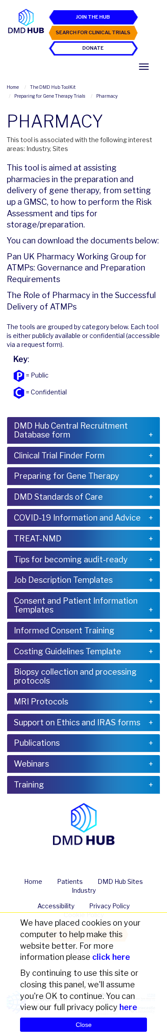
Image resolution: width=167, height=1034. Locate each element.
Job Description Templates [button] (63, 580)
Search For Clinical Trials (93, 32)
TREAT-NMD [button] (37, 538)
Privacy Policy (109, 906)
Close (84, 1024)
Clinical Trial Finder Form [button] (59, 455)
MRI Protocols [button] (41, 701)
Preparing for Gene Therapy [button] (66, 476)
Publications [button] (37, 743)
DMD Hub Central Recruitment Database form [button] (71, 430)
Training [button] (29, 784)
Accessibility (55, 906)
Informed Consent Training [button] (64, 630)
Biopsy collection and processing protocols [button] (75, 676)
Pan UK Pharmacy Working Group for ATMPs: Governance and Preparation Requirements (77, 268)
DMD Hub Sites (120, 881)
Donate (93, 48)
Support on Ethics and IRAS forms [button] (77, 722)
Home (33, 881)
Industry (84, 890)
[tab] (83, 430)
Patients (70, 881)
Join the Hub (93, 17)
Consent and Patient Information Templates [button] (76, 605)
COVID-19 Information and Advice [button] (77, 517)
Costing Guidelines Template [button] (67, 651)
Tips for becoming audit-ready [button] (71, 559)
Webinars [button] (31, 763)
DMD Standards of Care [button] (58, 496)
